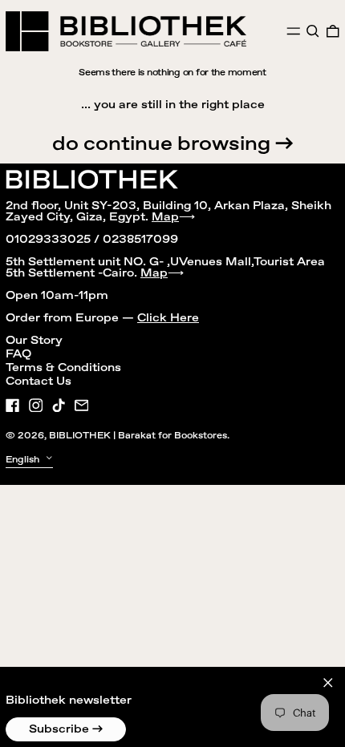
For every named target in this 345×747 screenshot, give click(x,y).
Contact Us (38, 381)
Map (165, 217)
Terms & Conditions (63, 368)
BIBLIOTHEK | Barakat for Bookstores (138, 436)
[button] (313, 31)
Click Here (168, 318)
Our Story (34, 340)
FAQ (18, 354)
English (24, 460)
